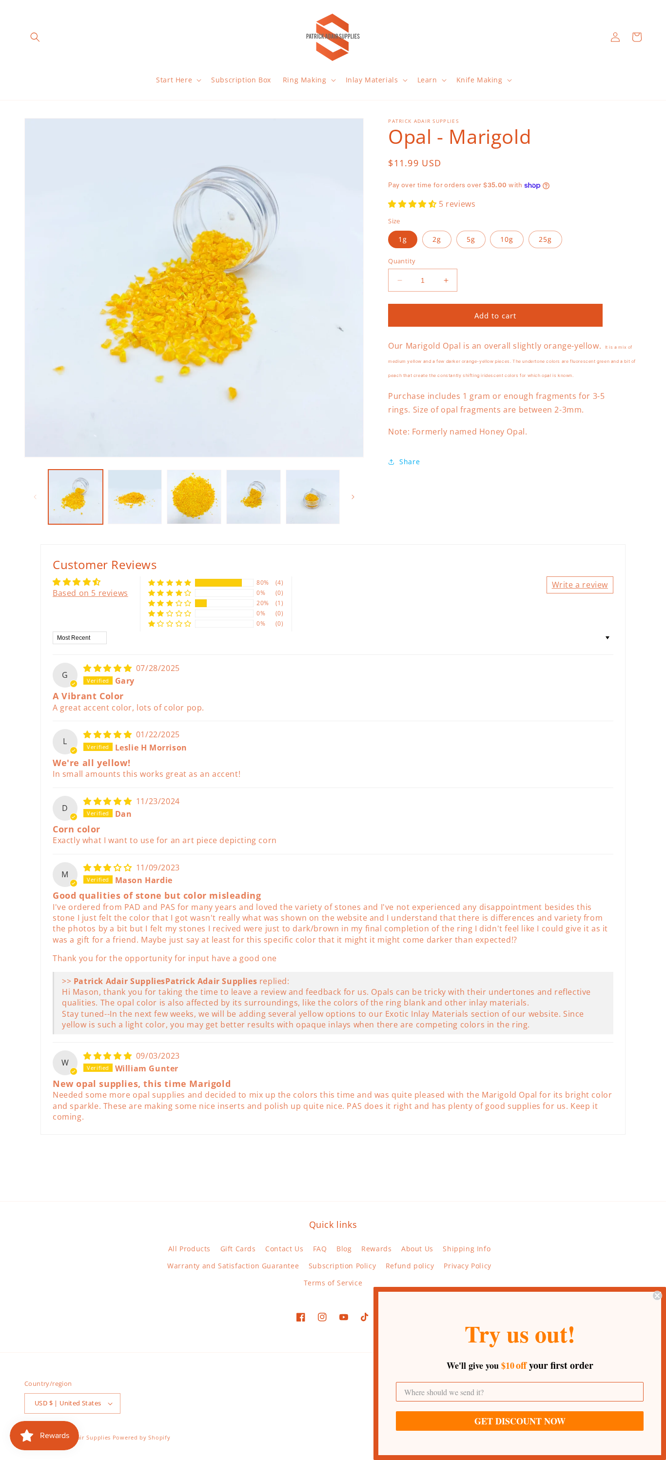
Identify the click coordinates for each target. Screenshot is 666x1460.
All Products (189, 1248)
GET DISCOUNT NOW (520, 1421)
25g (545, 239)
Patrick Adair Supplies (79, 1437)
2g (436, 239)
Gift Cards (238, 1248)
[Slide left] (35, 497)
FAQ (320, 1248)
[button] (35, 37)
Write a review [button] (580, 584)
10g (506, 239)
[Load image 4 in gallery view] (253, 497)
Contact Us (284, 1248)
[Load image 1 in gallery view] (75, 497)
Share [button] (409, 461)
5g (471, 239)
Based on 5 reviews (90, 593)
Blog (344, 1248)
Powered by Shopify (142, 1437)
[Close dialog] (657, 1296)
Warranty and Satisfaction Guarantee (233, 1265)
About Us (417, 1248)
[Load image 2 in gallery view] (135, 497)
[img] (108, 668)
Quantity (401, 260)
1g (402, 239)
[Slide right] (353, 497)
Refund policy (410, 1265)
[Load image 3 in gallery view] (194, 497)
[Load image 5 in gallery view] (313, 497)
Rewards (376, 1248)
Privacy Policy (467, 1265)
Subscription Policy (342, 1265)
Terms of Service (333, 1282)
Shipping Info (466, 1248)
